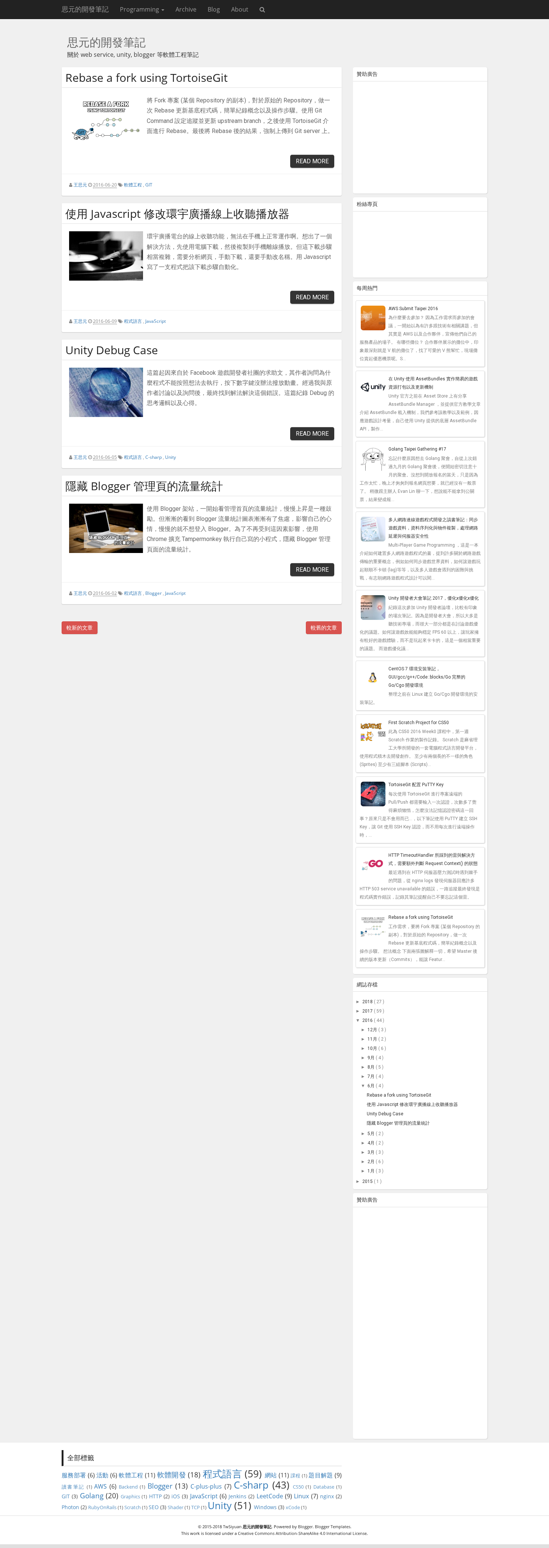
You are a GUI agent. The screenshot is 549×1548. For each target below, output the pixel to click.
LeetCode (270, 1496)
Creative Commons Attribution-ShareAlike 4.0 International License (302, 1533)
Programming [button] (140, 9)
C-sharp (153, 457)
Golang (91, 1495)
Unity (170, 457)
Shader (175, 1507)
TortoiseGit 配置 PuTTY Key (416, 784)
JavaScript (155, 321)
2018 (368, 1001)
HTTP (155, 1496)
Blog (214, 9)
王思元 (80, 185)
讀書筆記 (73, 1486)
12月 (372, 1029)
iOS (175, 1496)
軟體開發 (171, 1475)
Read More (312, 161)
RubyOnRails (102, 1507)
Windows (265, 1507)
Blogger (153, 593)
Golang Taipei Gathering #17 (417, 449)
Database (323, 1486)
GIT (148, 185)
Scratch (132, 1507)
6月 (371, 1085)
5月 (371, 1133)
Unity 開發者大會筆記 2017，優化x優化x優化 (433, 598)
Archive (186, 9)
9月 (371, 1057)
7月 (371, 1076)
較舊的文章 (324, 627)
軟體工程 (133, 185)
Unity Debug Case (111, 350)
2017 (368, 1011)
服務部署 (74, 1475)
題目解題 (320, 1475)
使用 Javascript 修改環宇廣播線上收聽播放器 (177, 213)
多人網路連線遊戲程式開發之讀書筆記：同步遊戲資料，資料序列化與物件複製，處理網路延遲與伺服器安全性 (433, 528)
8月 (371, 1067)
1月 (371, 1171)
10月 (372, 1048)
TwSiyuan (232, 1526)
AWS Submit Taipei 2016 (413, 308)
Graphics (130, 1496)
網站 (271, 1475)
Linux (301, 1496)
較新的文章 (79, 627)
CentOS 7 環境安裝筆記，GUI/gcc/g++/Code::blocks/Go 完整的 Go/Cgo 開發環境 (426, 677)
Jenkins (237, 1496)
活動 (102, 1475)
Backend (128, 1486)
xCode (293, 1507)
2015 (368, 1181)
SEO (154, 1507)
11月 (372, 1039)
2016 (368, 1020)
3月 (371, 1152)
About (239, 9)
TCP (195, 1507)
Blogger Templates (332, 1526)
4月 (371, 1143)
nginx (327, 1496)
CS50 (298, 1486)
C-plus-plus (206, 1486)
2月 (371, 1161)
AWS (100, 1486)
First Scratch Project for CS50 (418, 722)
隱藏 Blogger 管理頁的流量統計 (144, 486)
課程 (296, 1475)
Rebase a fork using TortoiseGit (146, 77)
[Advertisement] (420, 138)
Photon (70, 1507)
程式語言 (133, 321)
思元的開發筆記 (85, 9)
